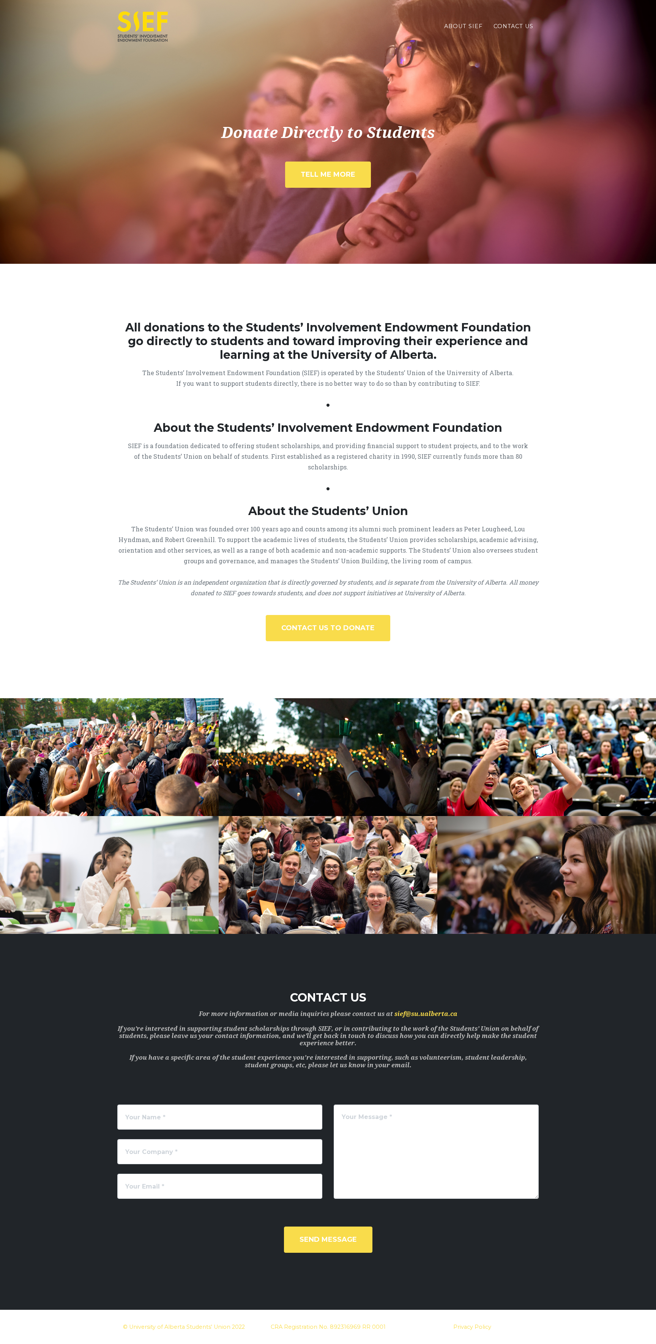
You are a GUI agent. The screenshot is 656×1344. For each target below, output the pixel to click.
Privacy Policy (472, 1326)
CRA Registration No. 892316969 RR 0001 (328, 1326)
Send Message (328, 1239)
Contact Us (513, 26)
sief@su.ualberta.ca (425, 1014)
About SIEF (463, 26)
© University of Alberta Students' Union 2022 (184, 1326)
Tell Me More (328, 174)
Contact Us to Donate (328, 628)
